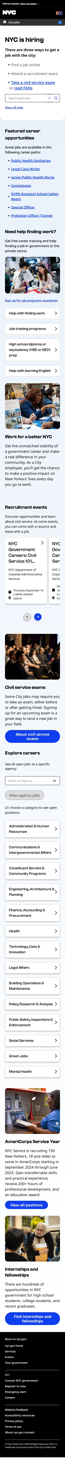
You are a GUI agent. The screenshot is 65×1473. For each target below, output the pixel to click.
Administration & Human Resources (29, 829)
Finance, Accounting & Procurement (27, 913)
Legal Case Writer (25, 169)
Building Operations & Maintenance (26, 986)
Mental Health (20, 1071)
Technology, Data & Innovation (24, 949)
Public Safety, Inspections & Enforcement (31, 1022)
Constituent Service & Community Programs (27, 871)
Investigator (21, 185)
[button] (60, 22)
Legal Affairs (19, 967)
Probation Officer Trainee (31, 215)
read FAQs (23, 87)
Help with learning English (30, 371)
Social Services (21, 1040)
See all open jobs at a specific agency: (27, 766)
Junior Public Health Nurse (32, 177)
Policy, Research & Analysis (31, 1004)
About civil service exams (32, 736)
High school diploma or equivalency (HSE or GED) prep (29, 349)
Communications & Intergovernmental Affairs (30, 850)
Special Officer (23, 207)
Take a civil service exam (33, 82)
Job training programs (27, 329)
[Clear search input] (49, 98)
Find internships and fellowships (32, 1318)
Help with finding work (27, 313)
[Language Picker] (59, 13)
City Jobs (14, 22)
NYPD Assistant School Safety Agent (34, 196)
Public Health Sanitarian (31, 160)
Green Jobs (18, 1056)
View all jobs (14, 107)
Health (14, 931)
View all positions (26, 1204)
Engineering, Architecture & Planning (31, 892)
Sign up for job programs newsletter (31, 300)
